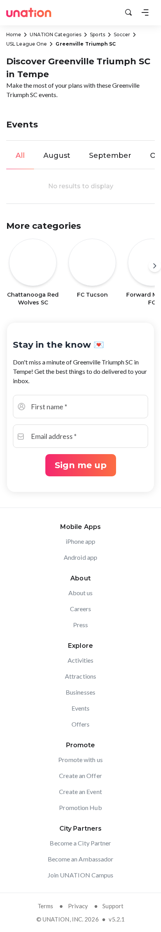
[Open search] (128, 12)
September (110, 155)
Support (112, 905)
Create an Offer (80, 775)
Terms (46, 905)
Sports (97, 34)
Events (81, 708)
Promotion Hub (80, 807)
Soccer (122, 34)
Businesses (80, 692)
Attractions (80, 676)
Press (80, 624)
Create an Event (80, 791)
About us (80, 592)
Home (13, 34)
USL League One (26, 44)
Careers (80, 608)
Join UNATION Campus (81, 875)
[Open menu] (145, 12)
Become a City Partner (80, 843)
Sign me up (81, 465)
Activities (81, 660)
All (20, 155)
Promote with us (80, 759)
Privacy (78, 905)
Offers (81, 724)
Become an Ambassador (81, 859)
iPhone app (81, 541)
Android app (80, 557)
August (56, 155)
